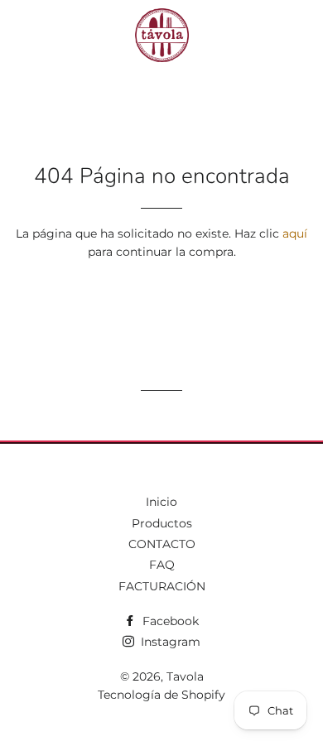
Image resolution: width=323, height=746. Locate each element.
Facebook (169, 621)
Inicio (161, 501)
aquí (294, 233)
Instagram (168, 641)
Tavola (185, 676)
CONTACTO (161, 544)
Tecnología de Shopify (161, 694)
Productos (162, 523)
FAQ (162, 564)
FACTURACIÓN (161, 586)
